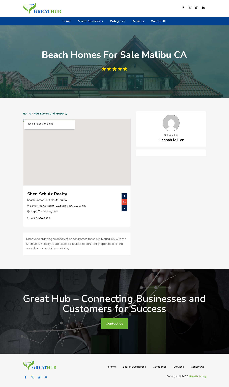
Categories (117, 21)
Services (138, 21)
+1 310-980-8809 (40, 218)
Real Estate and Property (50, 113)
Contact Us (158, 21)
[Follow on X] (190, 8)
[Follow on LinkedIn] (203, 8)
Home (67, 21)
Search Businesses (90, 21)
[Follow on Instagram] (196, 8)
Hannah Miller (171, 140)
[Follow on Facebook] (183, 8)
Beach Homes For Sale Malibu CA (47, 200)
